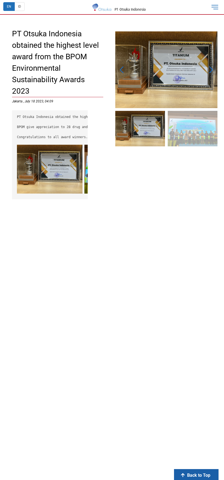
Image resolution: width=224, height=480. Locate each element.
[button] (217, 7)
